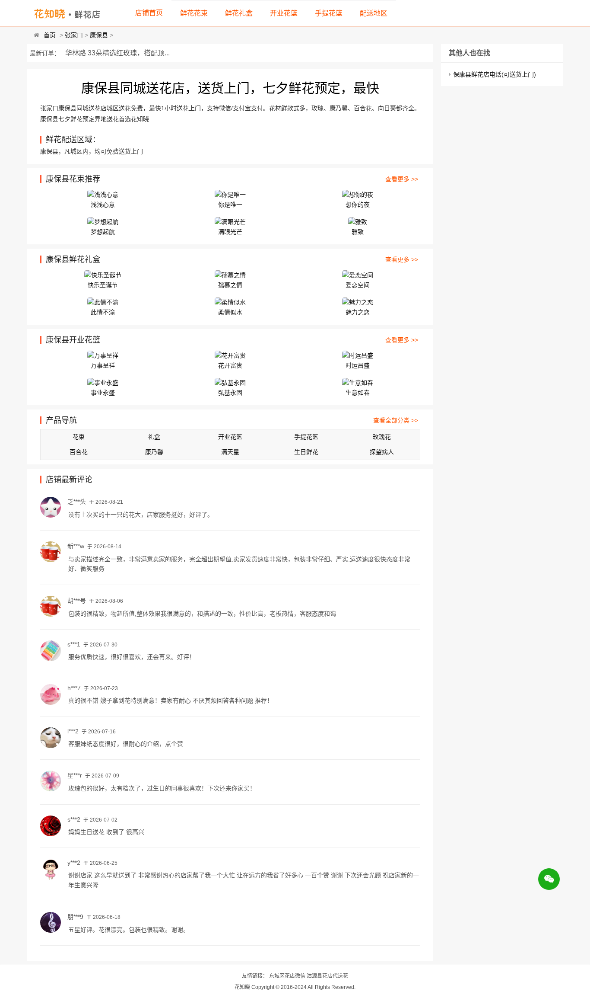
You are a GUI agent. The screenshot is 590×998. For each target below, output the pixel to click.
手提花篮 (329, 13)
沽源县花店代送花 (327, 976)
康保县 (99, 35)
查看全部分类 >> (395, 420)
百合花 (79, 451)
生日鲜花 (306, 451)
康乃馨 (154, 451)
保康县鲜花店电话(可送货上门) (494, 74)
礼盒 (154, 436)
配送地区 (373, 13)
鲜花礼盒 (239, 13)
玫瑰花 (382, 436)
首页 (50, 35)
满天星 (230, 451)
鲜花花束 (194, 13)
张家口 (74, 35)
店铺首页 (149, 12)
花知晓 (242, 987)
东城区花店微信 (287, 976)
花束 (79, 436)
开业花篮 (284, 13)
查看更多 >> (401, 179)
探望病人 (382, 451)
